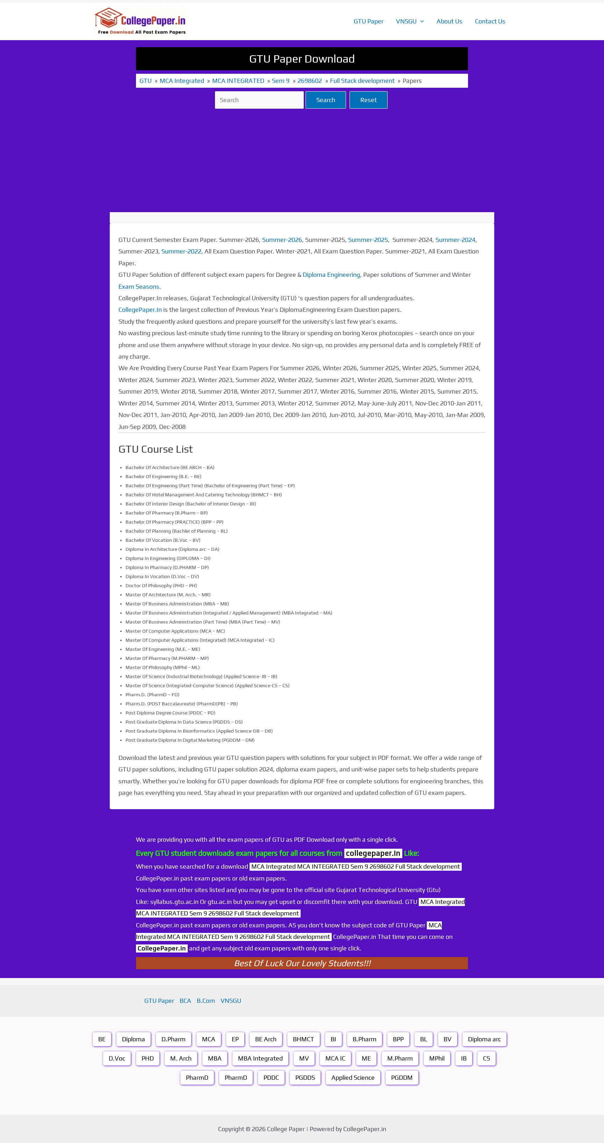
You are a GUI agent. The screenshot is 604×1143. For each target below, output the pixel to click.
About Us (449, 21)
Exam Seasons (138, 286)
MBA (215, 1058)
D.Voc (117, 1058)
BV (448, 1039)
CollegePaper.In (140, 309)
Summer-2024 (455, 239)
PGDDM (402, 1077)
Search (325, 99)
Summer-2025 (368, 239)
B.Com (206, 1000)
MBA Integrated (260, 1058)
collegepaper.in (373, 853)
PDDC (271, 1077)
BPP (398, 1039)
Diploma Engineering (331, 274)
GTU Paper (368, 21)
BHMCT (303, 1039)
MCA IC (335, 1058)
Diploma (133, 1039)
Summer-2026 (282, 239)
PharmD (197, 1077)
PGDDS (305, 1077)
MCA (208, 1039)
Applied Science (353, 1077)
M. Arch (181, 1058)
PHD (148, 1058)
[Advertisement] (302, 160)
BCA (185, 1000)
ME (366, 1058)
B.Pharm (364, 1039)
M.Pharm (400, 1058)
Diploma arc (484, 1039)
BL (423, 1039)
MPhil (437, 1058)
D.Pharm (173, 1039)
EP (235, 1039)
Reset (368, 99)
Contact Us (490, 21)
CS (486, 1058)
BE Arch (265, 1039)
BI (333, 1039)
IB (464, 1058)
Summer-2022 (181, 251)
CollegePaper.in (162, 948)
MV (304, 1058)
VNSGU (406, 21)
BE (102, 1039)
